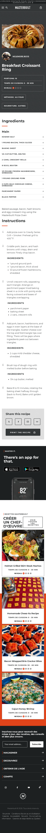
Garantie (5, 816)
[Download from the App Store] (33, 469)
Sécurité (24, 816)
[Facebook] (17, 787)
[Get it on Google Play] (13, 469)
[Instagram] (5, 787)
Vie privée (6, 814)
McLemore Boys (21, 56)
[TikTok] (40, 787)
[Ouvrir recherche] (6, 7)
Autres (22, 106)
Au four (19, 97)
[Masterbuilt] (23, 7)
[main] (23, 367)
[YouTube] (28, 787)
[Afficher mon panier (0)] (41, 7)
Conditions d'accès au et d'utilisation (26, 814)
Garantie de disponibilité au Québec (26, 819)
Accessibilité (15, 816)
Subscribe (36, 744)
